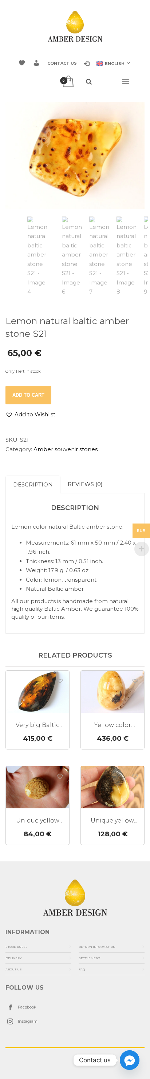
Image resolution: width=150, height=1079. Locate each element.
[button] (30, 414)
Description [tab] (33, 484)
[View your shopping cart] (68, 82)
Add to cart (28, 395)
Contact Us (62, 63)
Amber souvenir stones (65, 449)
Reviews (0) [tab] (85, 484)
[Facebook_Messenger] (129, 1060)
